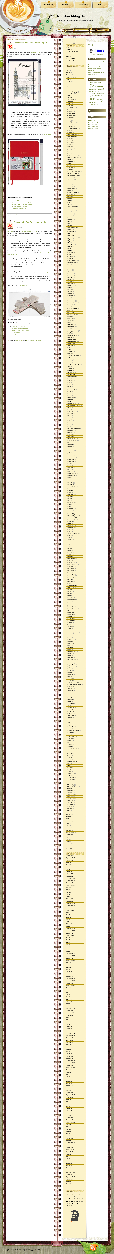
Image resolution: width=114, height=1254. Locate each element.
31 (77, 1203)
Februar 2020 (69, 899)
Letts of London (71, 438)
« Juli (67, 1205)
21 (69, 1201)
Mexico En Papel (71, 473)
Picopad (69, 591)
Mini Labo (70, 481)
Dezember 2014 (70, 1033)
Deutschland (99, 84)
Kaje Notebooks (71, 376)
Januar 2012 (69, 1113)
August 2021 (69, 860)
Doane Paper (71, 244)
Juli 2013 (68, 1072)
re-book (69, 636)
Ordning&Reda (71, 543)
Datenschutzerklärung (72, 51)
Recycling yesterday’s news (29, 231)
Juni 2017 (68, 965)
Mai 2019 (68, 917)
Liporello (69, 446)
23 (74, 1201)
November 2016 (70, 981)
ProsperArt (70, 616)
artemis (69, 119)
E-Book (68, 54)
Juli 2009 (68, 1181)
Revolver (69, 653)
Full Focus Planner (72, 303)
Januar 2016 (69, 1003)
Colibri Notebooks (72, 206)
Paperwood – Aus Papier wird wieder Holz (32, 222)
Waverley (70, 781)
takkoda (69, 740)
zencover (70, 806)
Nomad (69, 523)
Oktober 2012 (69, 1092)
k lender (69, 370)
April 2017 (68, 969)
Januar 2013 (69, 1085)
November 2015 (70, 1008)
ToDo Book (70, 752)
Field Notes (70, 285)
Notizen (91, 97)
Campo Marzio (71, 188)
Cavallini (69, 198)
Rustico (69, 676)
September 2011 (70, 1122)
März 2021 (69, 871)
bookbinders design (72, 155)
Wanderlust (70, 779)
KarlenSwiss (70, 380)
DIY (68, 242)
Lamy (68, 409)
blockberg (70, 148)
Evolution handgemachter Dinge (20, 330)
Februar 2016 (69, 1001)
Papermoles (70, 566)
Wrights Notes (71, 798)
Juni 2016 (68, 992)
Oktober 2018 (69, 933)
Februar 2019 (69, 924)
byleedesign (70, 179)
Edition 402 (70, 258)
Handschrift (100, 89)
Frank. (69, 297)
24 (77, 1201)
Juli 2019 (68, 912)
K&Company (70, 372)
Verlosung (93, 104)
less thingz (70, 430)
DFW (68, 233)
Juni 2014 (68, 1047)
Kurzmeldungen (70, 821)
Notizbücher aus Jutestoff (19, 208)
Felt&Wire (10, 231)
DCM (68, 223)
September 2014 (70, 1040)
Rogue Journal (71, 667)
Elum (68, 264)
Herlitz (69, 333)
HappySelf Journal (72, 332)
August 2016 (69, 987)
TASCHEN (70, 744)
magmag (69, 452)
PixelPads (70, 597)
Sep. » (71, 1205)
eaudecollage (71, 252)
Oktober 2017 (69, 958)
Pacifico (69, 548)
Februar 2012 (69, 1110)
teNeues (17, 214)
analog (91, 82)
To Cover (69, 750)
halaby (69, 328)
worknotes (70, 796)
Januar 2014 (69, 1058)
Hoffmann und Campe (73, 341)
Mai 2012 (68, 1104)
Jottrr (68, 366)
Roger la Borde (71, 665)
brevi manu (70, 165)
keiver (69, 386)
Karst (68, 382)
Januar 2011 (69, 1140)
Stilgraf (69, 725)
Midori (69, 477)
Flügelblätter (70, 295)
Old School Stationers (73, 541)
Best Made (70, 140)
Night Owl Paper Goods (73, 516)
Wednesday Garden (72, 786)
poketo (69, 605)
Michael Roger (71, 475)
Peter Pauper (71, 587)
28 (69, 1203)
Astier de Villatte (71, 122)
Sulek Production (72, 736)
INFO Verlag (70, 359)
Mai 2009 (68, 1186)
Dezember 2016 (70, 978)
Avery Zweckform (72, 128)
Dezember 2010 (70, 1142)
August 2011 (69, 1124)
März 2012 (69, 1108)
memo (69, 469)
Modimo (69, 488)
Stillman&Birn (70, 726)
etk (68, 272)
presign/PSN (70, 612)
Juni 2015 (68, 1019)
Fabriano (69, 279)
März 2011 (69, 1135)
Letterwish (70, 436)
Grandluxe (70, 318)
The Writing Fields (72, 748)
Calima (69, 184)
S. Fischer (70, 678)
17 (77, 1200)
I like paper (70, 345)
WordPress (37, 1249)
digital (91, 87)
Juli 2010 (68, 1154)
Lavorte (69, 415)
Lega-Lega (70, 423)
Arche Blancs (71, 113)
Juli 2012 (68, 1099)
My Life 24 (70, 510)
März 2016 (69, 999)
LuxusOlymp (70, 448)
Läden (67, 823)
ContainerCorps (71, 210)
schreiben (68, 830)
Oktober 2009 (69, 1174)
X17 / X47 (70, 802)
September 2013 (70, 1067)
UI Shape (69, 765)
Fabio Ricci (70, 277)
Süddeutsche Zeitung (73, 730)
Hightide (69, 337)
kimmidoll (69, 388)
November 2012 (70, 1090)
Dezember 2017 (70, 953)
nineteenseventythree (73, 517)
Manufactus (70, 461)
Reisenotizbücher (35, 52)
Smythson (70, 713)
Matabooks (70, 467)
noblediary (70, 521)
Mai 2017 (68, 967)
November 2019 (70, 905)
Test (67, 839)
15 (72, 1200)
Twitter (91, 102)
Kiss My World (71, 390)
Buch (67, 70)
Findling (69, 289)
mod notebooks (71, 486)
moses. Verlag (71, 502)
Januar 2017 (69, 976)
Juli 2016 (68, 990)
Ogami (69, 537)
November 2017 (70, 955)
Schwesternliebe (71, 692)
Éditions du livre (71, 262)
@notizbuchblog (96, 45)
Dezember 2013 (70, 1060)
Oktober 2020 (69, 883)
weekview (70, 788)
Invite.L (69, 361)
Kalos (68, 378)
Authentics (70, 126)
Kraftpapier (70, 399)
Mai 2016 (68, 994)
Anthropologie (71, 107)
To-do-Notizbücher (17, 332)
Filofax (69, 287)
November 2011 (70, 1117)
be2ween (69, 132)
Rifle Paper (70, 657)
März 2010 (69, 1163)
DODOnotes (70, 246)
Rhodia (69, 655)
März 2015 (69, 1026)
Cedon (69, 200)
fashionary (70, 281)
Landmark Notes (71, 411)
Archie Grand (71, 115)
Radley (69, 630)
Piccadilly (69, 589)
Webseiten (69, 848)
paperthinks (70, 570)
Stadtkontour (70, 715)
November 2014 (70, 1035)
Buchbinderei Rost (72, 173)
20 (67, 1201)
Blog (99, 82)
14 (69, 1200)
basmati (69, 130)
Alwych (69, 103)
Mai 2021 (68, 867)
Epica (68, 268)
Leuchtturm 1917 (72, 440)
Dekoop (69, 225)
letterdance (70, 432)
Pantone (69, 554)
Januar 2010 (69, 1167)
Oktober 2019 (69, 908)
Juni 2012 (68, 1101)
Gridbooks (70, 320)
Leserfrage (91, 95)
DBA (68, 221)
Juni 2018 (68, 940)
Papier (92, 99)
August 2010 (69, 1152)
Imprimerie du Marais (73, 355)
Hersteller (68, 84)
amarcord (70, 105)
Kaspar (69, 384)
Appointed (70, 111)
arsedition (70, 117)
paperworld (96, 97)
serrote (69, 701)
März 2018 (69, 946)
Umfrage (68, 843)
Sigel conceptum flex (93, 74)
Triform (69, 756)
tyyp (68, 763)
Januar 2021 (69, 876)
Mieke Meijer (43, 252)
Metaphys (70, 471)
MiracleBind (70, 485)
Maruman (70, 465)
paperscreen (70, 568)
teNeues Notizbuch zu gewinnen (20, 200)
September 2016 (70, 985)
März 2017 (69, 972)
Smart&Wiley (70, 711)
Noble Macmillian (71, 519)
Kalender (68, 816)
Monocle (69, 496)
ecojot (69, 254)
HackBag (68, 81)
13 (67, 1200)
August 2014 (69, 1042)
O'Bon (69, 531)
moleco (69, 492)
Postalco (69, 610)
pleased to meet (71, 599)
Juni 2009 (68, 1183)
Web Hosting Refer (93, 126)
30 (74, 1203)
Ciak (68, 204)
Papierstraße (70, 577)
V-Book (69, 771)
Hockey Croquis (71, 339)
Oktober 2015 (69, 1010)
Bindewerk (70, 146)
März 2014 (69, 1053)
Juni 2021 (68, 864)
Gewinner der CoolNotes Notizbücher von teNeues (25, 202)
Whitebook (70, 790)
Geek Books (70, 306)
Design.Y (69, 229)
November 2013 (70, 1063)
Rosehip (69, 670)
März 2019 (69, 921)
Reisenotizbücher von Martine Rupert (30, 43)
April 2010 (68, 1161)
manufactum (70, 459)
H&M (68, 322)
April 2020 (68, 894)
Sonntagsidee (69, 834)
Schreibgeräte (70, 832)
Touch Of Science (72, 754)
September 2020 (70, 885)
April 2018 (68, 944)
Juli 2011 (68, 1126)
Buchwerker (70, 177)
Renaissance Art (71, 651)
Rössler (69, 672)
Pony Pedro (70, 606)
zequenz (69, 808)
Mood (68, 500)
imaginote (70, 353)
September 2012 (70, 1095)
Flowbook (68, 75)
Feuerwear (70, 283)
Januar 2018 (69, 951)
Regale (68, 827)
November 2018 (70, 930)
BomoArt (69, 152)
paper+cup (70, 560)
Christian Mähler (18, 227)
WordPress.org (92, 124)
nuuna (69, 529)
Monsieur (69, 498)
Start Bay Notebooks (73, 719)
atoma (69, 124)
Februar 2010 (69, 1165)
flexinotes (70, 293)
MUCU (69, 504)
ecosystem (70, 256)
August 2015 (69, 1015)
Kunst (67, 818)
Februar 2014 (69, 1056)
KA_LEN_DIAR (71, 374)
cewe (68, 202)
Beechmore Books (72, 134)
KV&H (69, 401)
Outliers (69, 545)
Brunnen (69, 169)
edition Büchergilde (72, 260)
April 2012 (68, 1106)
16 (74, 1200)
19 (82, 1200)
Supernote (70, 738)
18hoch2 (69, 88)
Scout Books (70, 697)
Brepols (69, 163)
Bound (69, 159)
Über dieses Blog (48, 4)
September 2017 (70, 960)
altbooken (70, 101)
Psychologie (98, 99)
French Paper (71, 301)
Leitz (68, 426)
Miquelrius (70, 483)
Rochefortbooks (71, 661)
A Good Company (72, 92)
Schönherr (70, 688)
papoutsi (69, 579)
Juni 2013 (68, 1074)
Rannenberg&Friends (73, 632)
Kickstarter (92, 93)
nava (68, 512)
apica (68, 109)
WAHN (69, 775)
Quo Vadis (70, 626)
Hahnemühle (70, 326)
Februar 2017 (69, 974)
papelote (69, 556)
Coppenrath (70, 214)
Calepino (69, 183)
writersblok (70, 800)
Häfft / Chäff (70, 324)
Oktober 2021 (69, 855)
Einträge (92, 120)
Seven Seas (70, 703)
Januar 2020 (69, 901)
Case (40, 1250)
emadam (69, 266)
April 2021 (68, 869)
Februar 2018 (69, 949)
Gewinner (92, 89)
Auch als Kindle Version (97, 54)
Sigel (68, 705)
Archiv (100, 4)
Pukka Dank (70, 618)
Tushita (69, 759)
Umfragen (70, 49)
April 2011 (68, 1133)
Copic (69, 212)
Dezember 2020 (70, 878)
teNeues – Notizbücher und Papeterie (22, 204)
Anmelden (91, 118)
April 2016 (68, 997)
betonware (70, 142)
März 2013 (69, 1081)
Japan (90, 91)
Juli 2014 (68, 1044)
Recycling (40, 340)
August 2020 (69, 887)
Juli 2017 (68, 962)
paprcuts (69, 583)
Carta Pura (70, 194)
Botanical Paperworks (73, 157)
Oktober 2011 (69, 1120)
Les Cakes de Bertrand (73, 428)
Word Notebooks (72, 794)
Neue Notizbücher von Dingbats (97, 72)
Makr (68, 454)
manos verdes (71, 457)
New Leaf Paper (71, 514)
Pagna (69, 550)
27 (67, 1203)
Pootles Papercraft (72, 608)
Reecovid (70, 641)
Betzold (69, 144)
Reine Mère (70, 643)
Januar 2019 (69, 926)
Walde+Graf (70, 777)
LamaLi (69, 407)
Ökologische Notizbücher (19, 334)
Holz (36, 340)
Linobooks (70, 444)
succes (69, 728)
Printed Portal (71, 614)
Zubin (68, 810)
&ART (69, 86)
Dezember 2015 (70, 1006)
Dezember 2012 (70, 1088)
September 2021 (70, 858)
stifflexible (70, 723)
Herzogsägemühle (72, 335)
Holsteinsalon (71, 343)
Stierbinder (70, 721)
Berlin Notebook (71, 136)
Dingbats (69, 239)
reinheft (69, 645)
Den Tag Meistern (72, 227)
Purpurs (69, 622)
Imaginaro (70, 351)
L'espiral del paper (72, 403)
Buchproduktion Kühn (73, 175)
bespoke (69, 138)
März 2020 (69, 896)
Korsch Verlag (71, 397)
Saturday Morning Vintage (74, 684)
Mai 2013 (68, 1076)
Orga (67, 825)
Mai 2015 (68, 1022)
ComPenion (70, 208)
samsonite (70, 680)
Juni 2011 (68, 1129)
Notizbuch (98, 95)
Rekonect (70, 647)
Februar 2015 (69, 1028)
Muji (68, 506)
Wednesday (70, 785)
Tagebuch (68, 837)
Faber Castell (71, 275)
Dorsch (69, 248)
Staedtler (69, 717)
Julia (15, 48)
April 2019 (68, 919)
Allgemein (17, 340)
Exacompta (70, 273)
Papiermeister (71, 575)
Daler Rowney (71, 217)
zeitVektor (70, 804)
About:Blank (70, 93)
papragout (70, 581)
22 (72, 1201)
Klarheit (69, 393)
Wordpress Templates (13, 1250)
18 (79, 1200)
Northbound (70, 525)
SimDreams (70, 707)
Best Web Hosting (31, 1250)
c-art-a (69, 181)
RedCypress (70, 639)
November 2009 (70, 1172)
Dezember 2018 (70, 928)
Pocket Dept (70, 603)
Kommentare (93, 122)
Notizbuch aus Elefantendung (20, 328)
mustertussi (70, 508)
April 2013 (68, 1079)
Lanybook (70, 413)
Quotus (69, 628)
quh (68, 624)
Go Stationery (71, 312)
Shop (95, 101)
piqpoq (69, 595)
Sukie (68, 734)
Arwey (69, 121)
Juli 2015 (68, 1017)
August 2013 (69, 1069)
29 (72, 1203)
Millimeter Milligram (72, 479)
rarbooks (69, 634)
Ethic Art (69, 270)
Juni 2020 (68, 892)
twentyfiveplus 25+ (72, 761)
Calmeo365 (70, 186)
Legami (69, 424)
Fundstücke (69, 77)
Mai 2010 (68, 1158)
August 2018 (69, 937)
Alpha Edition (70, 99)
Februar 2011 (69, 1138)
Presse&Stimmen (83, 4)
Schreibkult (70, 690)
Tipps (67, 841)
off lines (69, 535)
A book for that (71, 90)
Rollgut (69, 668)
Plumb (69, 601)
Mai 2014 (68, 1049)
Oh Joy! (69, 539)
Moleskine (70, 494)
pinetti (69, 593)
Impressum (65, 4)
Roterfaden (70, 674)
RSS (89, 45)
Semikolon (70, 699)
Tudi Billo (69, 757)
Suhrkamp (70, 732)
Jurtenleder (70, 368)
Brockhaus (70, 167)
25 (79, 1201)
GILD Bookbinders (72, 308)
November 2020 (70, 880)
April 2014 (68, 1051)
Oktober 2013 (69, 1065)
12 (82, 1198)
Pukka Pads (70, 620)
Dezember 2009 (70, 1170)
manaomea (70, 455)
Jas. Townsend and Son (73, 364)
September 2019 (70, 910)
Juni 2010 (68, 1156)
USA (94, 102)
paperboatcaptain (72, 564)
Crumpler (69, 215)
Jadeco (69, 362)
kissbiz (69, 392)
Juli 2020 (68, 889)
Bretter (28, 340)
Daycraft (69, 219)
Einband (68, 72)
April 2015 (68, 1024)
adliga (69, 95)
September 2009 (70, 1177)
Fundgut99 (70, 304)
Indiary (69, 357)
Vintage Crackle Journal (18, 326)
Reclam (69, 637)
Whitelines (70, 792)
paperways (70, 572)
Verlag (67, 846)
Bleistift (95, 82)
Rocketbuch (70, 663)
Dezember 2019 (70, 903)
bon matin (70, 153)
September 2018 (70, 935)
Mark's (69, 463)
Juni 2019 (68, 915)
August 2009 (69, 1179)
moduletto (70, 490)
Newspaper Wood (12, 252)
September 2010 (70, 1149)
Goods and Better (72, 314)
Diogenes (70, 241)
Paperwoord (10, 272)
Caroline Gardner (72, 192)
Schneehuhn (70, 686)
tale (68, 742)
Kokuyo (69, 395)
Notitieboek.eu (71, 527)
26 (82, 1201)
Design (32, 340)
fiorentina (69, 291)
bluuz (68, 150)
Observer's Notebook (73, 533)
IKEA (68, 349)
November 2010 (70, 1145)
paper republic (71, 558)
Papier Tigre (70, 574)
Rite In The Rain (71, 659)
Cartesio (69, 196)
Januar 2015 (69, 1031)
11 (79, 1198)
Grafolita (69, 316)
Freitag (69, 299)
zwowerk (69, 812)
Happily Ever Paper (72, 330)
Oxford (69, 546)
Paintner (69, 552)
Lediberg (69, 419)
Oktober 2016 (69, 983)
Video (101, 105)
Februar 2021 (69, 873)
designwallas (70, 231)
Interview (68, 814)
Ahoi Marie (70, 97)
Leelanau (69, 421)
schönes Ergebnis (22, 285)
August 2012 (69, 1097)
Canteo (69, 190)
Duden (69, 250)
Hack (67, 79)
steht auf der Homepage (41, 272)
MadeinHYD (70, 450)
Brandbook (70, 161)
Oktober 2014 (69, 1038)
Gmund (69, 310)
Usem (69, 769)
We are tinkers (71, 783)
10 (77, 1198)
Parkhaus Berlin (71, 585)
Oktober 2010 (69, 1147)
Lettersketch (70, 434)
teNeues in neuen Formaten (19, 206)
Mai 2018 (68, 942)
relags (69, 649)
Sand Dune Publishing (73, 682)
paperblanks (70, 562)
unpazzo (69, 767)
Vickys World (71, 773)
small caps (70, 709)
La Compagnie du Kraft (73, 405)
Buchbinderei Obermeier (74, 171)
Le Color (69, 417)
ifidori (68, 347)
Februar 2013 (69, 1083)
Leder (101, 93)
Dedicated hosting (93, 128)
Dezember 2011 (70, 1115)
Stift (98, 101)
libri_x (69, 442)
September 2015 (70, 1012)
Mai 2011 (68, 1131)
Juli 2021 (68, 862)
